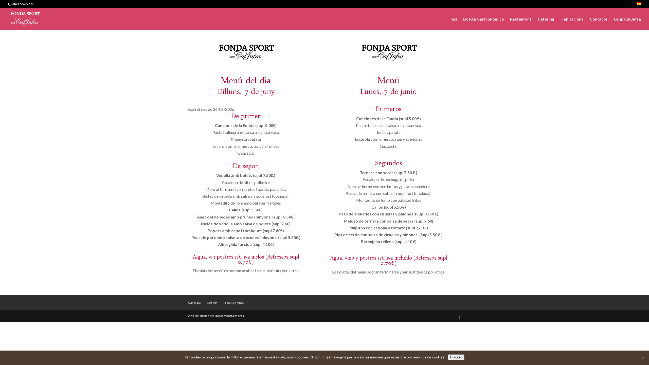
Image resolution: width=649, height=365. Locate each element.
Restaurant (520, 19)
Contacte (598, 19)
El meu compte (233, 303)
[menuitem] (639, 5)
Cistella (212, 303)
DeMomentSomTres (229, 316)
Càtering (546, 19)
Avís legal (194, 303)
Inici (453, 19)
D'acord (456, 357)
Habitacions (572, 19)
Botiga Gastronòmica (483, 19)
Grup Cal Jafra (627, 19)
